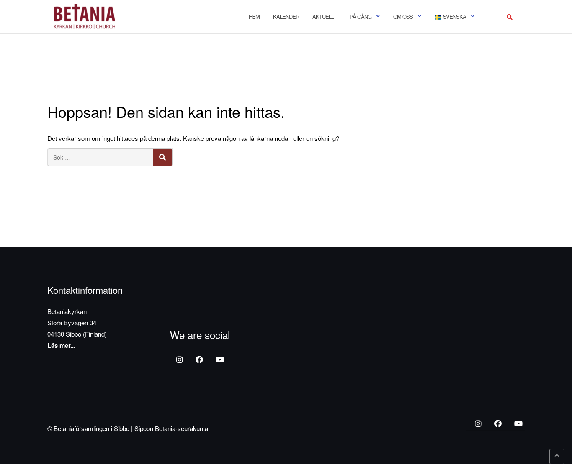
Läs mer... (61, 345)
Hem (254, 16)
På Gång (360, 16)
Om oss (403, 16)
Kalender (286, 16)
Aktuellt (324, 16)
